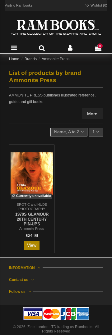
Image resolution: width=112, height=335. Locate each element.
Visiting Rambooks (19, 5)
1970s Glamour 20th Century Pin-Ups (32, 219)
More (92, 113)
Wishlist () (98, 5)
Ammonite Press (31, 228)
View (31, 245)
